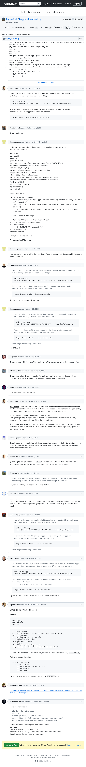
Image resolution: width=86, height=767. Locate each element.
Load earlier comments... (46, 82)
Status (36, 755)
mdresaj (13, 438)
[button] (67, 27)
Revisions (19, 28)
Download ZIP (78, 27)
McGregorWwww (17, 371)
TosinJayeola (15, 128)
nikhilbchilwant (16, 685)
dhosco (13, 494)
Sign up (77, 4)
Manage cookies (66, 755)
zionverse (14, 265)
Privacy (22, 755)
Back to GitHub (56, 4)
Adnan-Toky (15, 515)
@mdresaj (14, 462)
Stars (34, 28)
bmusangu (14, 142)
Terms (17, 755)
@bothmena (27, 362)
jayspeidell (11, 19)
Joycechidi (14, 357)
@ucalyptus (14, 406)
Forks (47, 28)
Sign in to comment (73, 745)
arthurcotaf (14, 558)
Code (7, 28)
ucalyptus (14, 387)
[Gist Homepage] (10, 3)
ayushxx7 (14, 605)
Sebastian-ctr (15, 702)
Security (29, 755)
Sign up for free (11, 745)
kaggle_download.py (30, 19)
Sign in (68, 4)
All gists (46, 4)
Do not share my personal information (43, 757)
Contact (56, 755)
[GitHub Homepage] (36, 761)
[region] (43, 59)
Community (43, 755)
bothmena (14, 88)
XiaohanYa (14, 473)
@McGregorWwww (17, 424)
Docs (50, 755)
